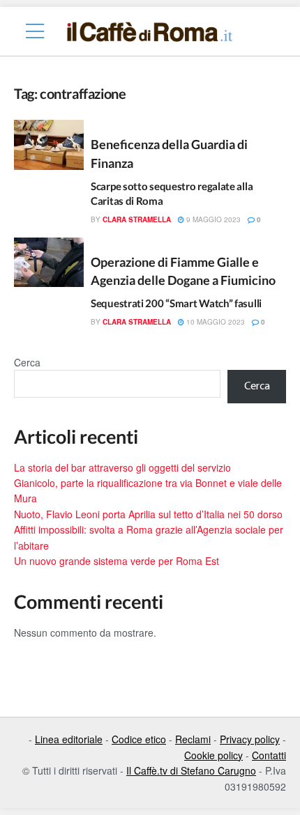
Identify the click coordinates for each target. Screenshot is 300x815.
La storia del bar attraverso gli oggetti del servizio (122, 467)
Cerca (27, 362)
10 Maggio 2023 (214, 322)
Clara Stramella (137, 219)
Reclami (193, 739)
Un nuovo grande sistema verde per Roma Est (116, 561)
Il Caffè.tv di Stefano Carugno (191, 770)
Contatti (269, 755)
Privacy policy (250, 739)
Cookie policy (213, 755)
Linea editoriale (69, 739)
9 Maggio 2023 (212, 219)
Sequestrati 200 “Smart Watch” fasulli (176, 303)
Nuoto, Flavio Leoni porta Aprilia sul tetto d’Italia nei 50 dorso (148, 514)
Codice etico (139, 739)
